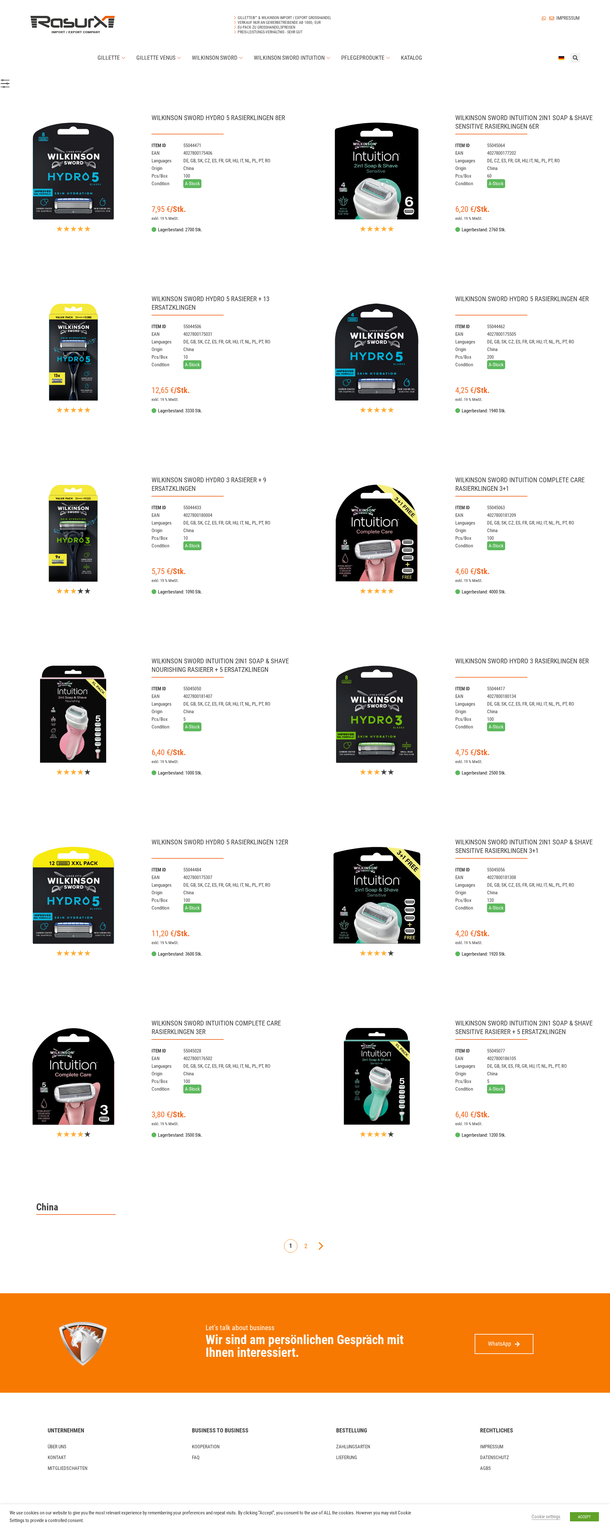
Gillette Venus (155, 57)
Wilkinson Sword (214, 57)
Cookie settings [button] (546, 1516)
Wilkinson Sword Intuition (289, 57)
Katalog (411, 57)
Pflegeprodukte (362, 57)
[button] (504, 1344)
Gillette (109, 57)
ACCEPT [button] (584, 1516)
